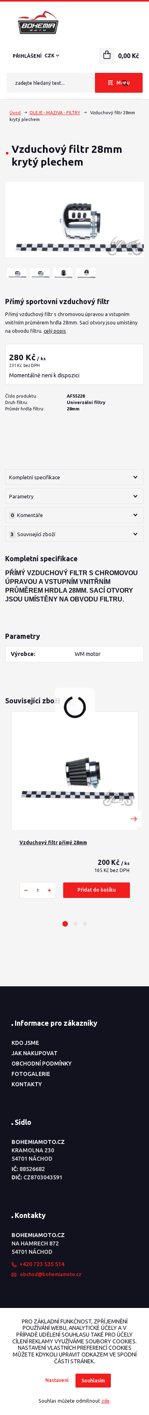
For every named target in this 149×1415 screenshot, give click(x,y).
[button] (65, 924)
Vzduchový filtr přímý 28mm (53, 842)
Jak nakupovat (35, 1053)
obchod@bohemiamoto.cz (50, 1274)
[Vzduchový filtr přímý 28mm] (74, 771)
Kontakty (27, 1084)
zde (105, 1400)
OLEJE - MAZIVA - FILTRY (54, 112)
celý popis (55, 331)
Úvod (15, 112)
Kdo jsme (25, 1043)
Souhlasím (93, 1380)
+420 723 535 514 (41, 1264)
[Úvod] (74, 22)
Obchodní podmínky (42, 1063)
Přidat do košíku (96, 889)
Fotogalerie (31, 1074)
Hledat (124, 82)
